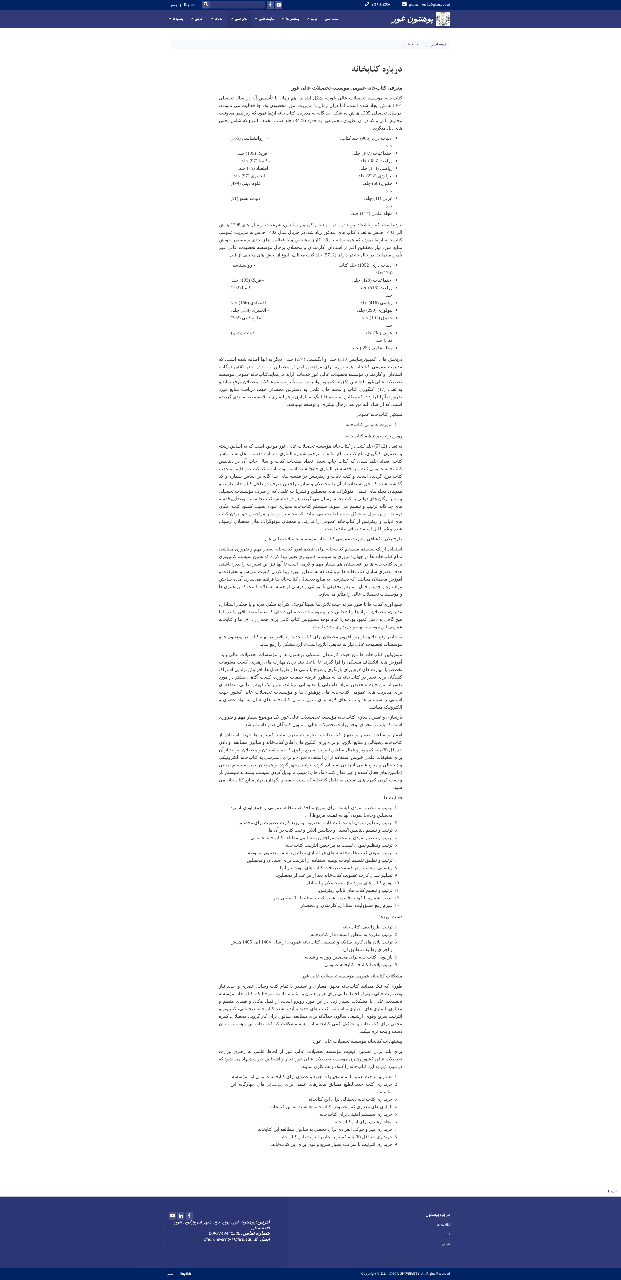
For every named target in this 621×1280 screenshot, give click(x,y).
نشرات (446, 1234)
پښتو (174, 5)
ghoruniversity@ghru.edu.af (429, 5)
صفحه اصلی (438, 44)
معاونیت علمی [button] (266, 19)
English (189, 5)
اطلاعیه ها (443, 1225)
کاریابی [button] (199, 19)
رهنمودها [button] (178, 19)
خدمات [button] (219, 19)
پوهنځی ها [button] (292, 19)
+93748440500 (380, 5)
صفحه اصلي (332, 19)
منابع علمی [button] (241, 19)
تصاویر (446, 1244)
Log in (612, 1192)
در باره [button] (314, 19)
